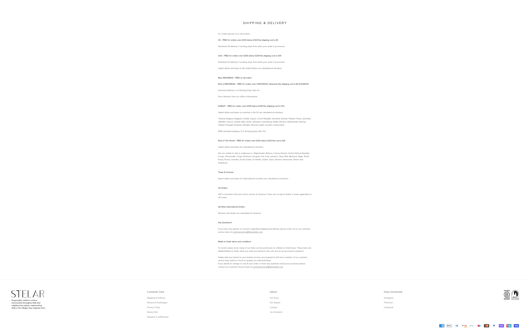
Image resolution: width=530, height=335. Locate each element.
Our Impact (275, 302)
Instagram (389, 298)
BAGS (241, 7)
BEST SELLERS (225, 7)
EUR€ (476, 7)
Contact (273, 307)
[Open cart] (524, 6)
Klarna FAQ (152, 312)
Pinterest (388, 302)
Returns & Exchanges (157, 302)
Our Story (274, 298)
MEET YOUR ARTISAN (278, 7)
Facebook (388, 307)
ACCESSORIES (255, 7)
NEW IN (210, 7)
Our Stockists (276, 312)
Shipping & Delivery (156, 298)
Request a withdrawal (157, 317)
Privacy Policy (153, 307)
